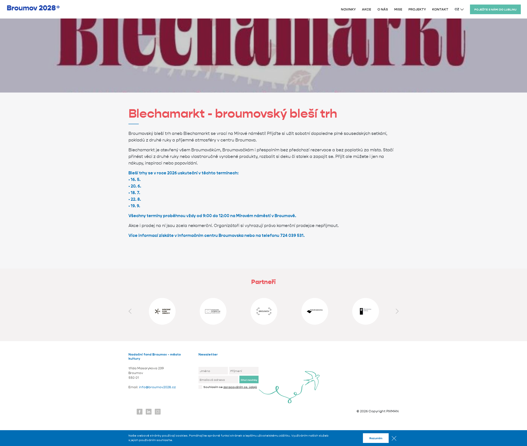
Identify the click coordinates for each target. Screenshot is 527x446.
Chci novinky (249, 379)
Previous (130, 311)
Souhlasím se (230, 387)
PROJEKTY (417, 9)
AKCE (366, 9)
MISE (398, 9)
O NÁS (382, 9)
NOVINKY (348, 9)
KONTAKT (440, 9)
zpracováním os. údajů (240, 387)
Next (397, 311)
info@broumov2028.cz (157, 387)
